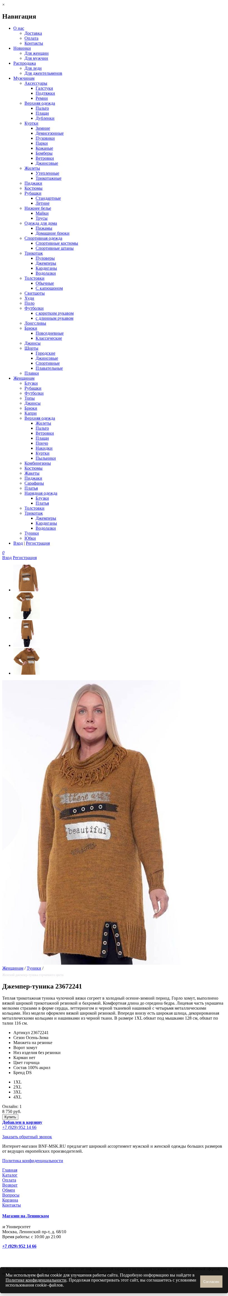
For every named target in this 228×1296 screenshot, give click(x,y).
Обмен (8, 1190)
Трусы (42, 218)
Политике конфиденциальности (36, 1280)
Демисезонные (50, 133)
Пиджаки (33, 183)
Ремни (42, 98)
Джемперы (46, 263)
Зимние (43, 128)
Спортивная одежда (43, 238)
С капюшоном (49, 288)
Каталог (10, 1175)
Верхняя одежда (39, 103)
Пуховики (45, 138)
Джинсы (32, 343)
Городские (45, 353)
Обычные (45, 283)
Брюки (30, 328)
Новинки (22, 48)
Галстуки (44, 88)
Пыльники (46, 458)
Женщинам (23, 378)
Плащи (42, 113)
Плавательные (49, 368)
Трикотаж (33, 253)
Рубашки (32, 193)
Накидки (44, 448)
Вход (18, 543)
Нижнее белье (37, 208)
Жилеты (32, 168)
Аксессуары (35, 83)
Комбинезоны (37, 463)
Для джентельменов (43, 73)
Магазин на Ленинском (25, 1216)
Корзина (10, 1200)
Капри (30, 413)
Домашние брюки (53, 233)
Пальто (42, 108)
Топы (29, 398)
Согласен (211, 1282)
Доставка (33, 33)
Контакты (33, 43)
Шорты (31, 348)
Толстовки (34, 278)
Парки (42, 143)
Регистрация (38, 543)
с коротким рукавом (55, 313)
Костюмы (33, 188)
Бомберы (44, 153)
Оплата (31, 38)
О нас (18, 28)
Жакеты (31, 473)
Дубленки (45, 118)
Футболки (34, 308)
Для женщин (36, 53)
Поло (29, 303)
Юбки (30, 538)
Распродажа (24, 63)
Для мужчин (36, 58)
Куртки (31, 123)
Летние (42, 203)
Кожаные (44, 148)
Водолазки (46, 273)
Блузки (31, 383)
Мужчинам (23, 78)
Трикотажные (48, 178)
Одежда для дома (40, 223)
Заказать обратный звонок (27, 1136)
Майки (42, 213)
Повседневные (50, 333)
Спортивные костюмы (57, 243)
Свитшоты (34, 293)
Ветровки (45, 158)
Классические (49, 338)
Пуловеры (45, 258)
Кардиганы (46, 268)
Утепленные (47, 173)
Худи (29, 298)
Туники (31, 533)
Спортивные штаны (55, 248)
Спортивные (48, 363)
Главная (9, 1170)
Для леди (33, 68)
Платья (31, 488)
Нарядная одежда (40, 493)
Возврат (10, 1185)
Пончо (42, 443)
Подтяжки (45, 93)
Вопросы (10, 1195)
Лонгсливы (35, 323)
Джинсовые (47, 163)
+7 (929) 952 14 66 (19, 1127)
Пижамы (44, 228)
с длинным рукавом (54, 318)
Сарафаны (34, 483)
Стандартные (48, 198)
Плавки (31, 373)
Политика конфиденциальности (32, 1160)
